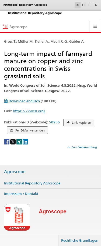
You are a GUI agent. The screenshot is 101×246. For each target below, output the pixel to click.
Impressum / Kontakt (21, 193)
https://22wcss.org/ (29, 111)
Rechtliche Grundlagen (79, 240)
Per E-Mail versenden (30, 130)
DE (78, 5)
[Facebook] (7, 141)
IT (89, 5)
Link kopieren (81, 122)
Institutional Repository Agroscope (32, 183)
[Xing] (19, 141)
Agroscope (15, 172)
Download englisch (24, 101)
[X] (13, 141)
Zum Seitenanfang (84, 147)
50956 (54, 122)
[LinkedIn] (25, 141)
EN (95, 5)
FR (84, 5)
